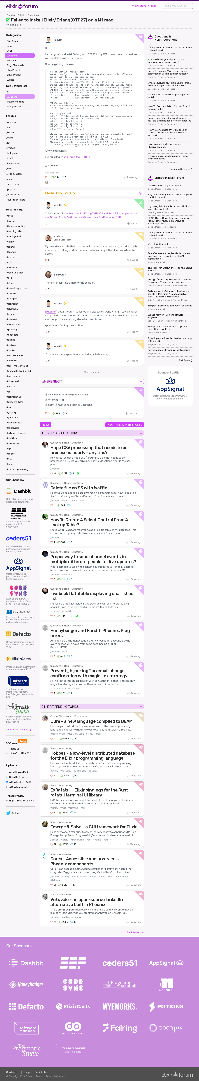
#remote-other (14, 272)
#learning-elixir (13, 24)
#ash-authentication (68, 688)
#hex (9, 459)
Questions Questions (180, 169)
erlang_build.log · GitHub (75, 157)
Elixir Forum (176, 178)
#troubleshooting (15, 226)
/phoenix (54, 468)
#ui (73, 876)
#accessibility (105, 876)
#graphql (11, 412)
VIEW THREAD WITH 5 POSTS (124, 424)
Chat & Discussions (60, 716)
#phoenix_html (14, 402)
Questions (33, 15)
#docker (10, 350)
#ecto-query (13, 376)
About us (14, 748)
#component (121, 876)
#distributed (80, 771)
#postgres (12, 298)
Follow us (17, 813)
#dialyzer (11, 345)
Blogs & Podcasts (156, 189)
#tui (83, 808)
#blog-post (12, 381)
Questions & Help (16, 15)
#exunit (10, 314)
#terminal (73, 808)
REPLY (45, 424)
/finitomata (12, 184)
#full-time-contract (17, 365)
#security (11, 464)
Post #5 (134, 361)
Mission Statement (20, 753)
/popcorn (11, 189)
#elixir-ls (10, 386)
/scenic (10, 158)
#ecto (9, 215)
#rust (63, 808)
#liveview (82, 876)
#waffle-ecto (78, 500)
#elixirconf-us (13, 396)
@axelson (51, 312)
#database (66, 771)
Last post (133, 413)
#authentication (15, 355)
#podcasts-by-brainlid (18, 371)
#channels (67, 574)
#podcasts (12, 334)
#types (89, 734)
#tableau (55, 880)
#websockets (13, 422)
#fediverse (67, 917)
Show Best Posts (18, 777)
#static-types (57, 734)
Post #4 (134, 332)
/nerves (54, 839)
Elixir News (12, 41)
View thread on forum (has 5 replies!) (68, 394)
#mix (9, 262)
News (53, 748)
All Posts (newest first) (20, 787)
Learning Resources (157, 212)
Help (27, 1072)
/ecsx (9, 179)
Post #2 (134, 260)
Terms (39, 1076)
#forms (10, 453)
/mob (9, 168)
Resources (12, 60)
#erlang (10, 246)
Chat (9, 50)
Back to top (133, 932)
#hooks (92, 876)
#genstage (12, 417)
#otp (9, 277)
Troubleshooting (15, 101)
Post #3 (134, 289)
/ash (52, 688)
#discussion (12, 319)
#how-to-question (16, 288)
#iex (8, 407)
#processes (12, 443)
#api (8, 448)
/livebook (55, 611)
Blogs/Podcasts (15, 65)
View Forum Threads (144, 5)
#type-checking (75, 734)
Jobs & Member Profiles (159, 286)
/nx (8, 142)
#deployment (13, 236)
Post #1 (134, 223)
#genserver (12, 257)
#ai (8, 391)
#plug (9, 283)
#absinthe (12, 267)
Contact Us (12, 1072)
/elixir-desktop (14, 174)
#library (54, 771)
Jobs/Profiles (14, 75)
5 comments (55, 165)
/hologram (12, 153)
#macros (11, 293)
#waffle (65, 500)
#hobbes (93, 771)
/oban (9, 137)
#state (107, 839)
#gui (88, 839)
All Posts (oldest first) (20, 782)
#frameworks (77, 839)
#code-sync (13, 324)
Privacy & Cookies (55, 1076)
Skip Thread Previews (21, 800)
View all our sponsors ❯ (19, 729)
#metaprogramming (17, 469)
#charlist (66, 611)
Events (10, 79)
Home (51, 404)
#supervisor (12, 428)
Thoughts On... (14, 106)
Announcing (65, 748)
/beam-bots (13, 194)
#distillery (11, 438)
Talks (172, 212)
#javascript (12, 329)
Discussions (80, 716)
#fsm (98, 734)
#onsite (10, 340)
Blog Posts (172, 189)
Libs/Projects (14, 70)
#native (97, 839)
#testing (11, 252)
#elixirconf (12, 303)
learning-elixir (57, 399)
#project (79, 917)
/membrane (12, 163)
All (8, 92)
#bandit (66, 651)
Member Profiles (181, 286)
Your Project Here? (16, 199)
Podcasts (171, 227)
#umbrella (11, 360)
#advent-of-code (16, 433)
